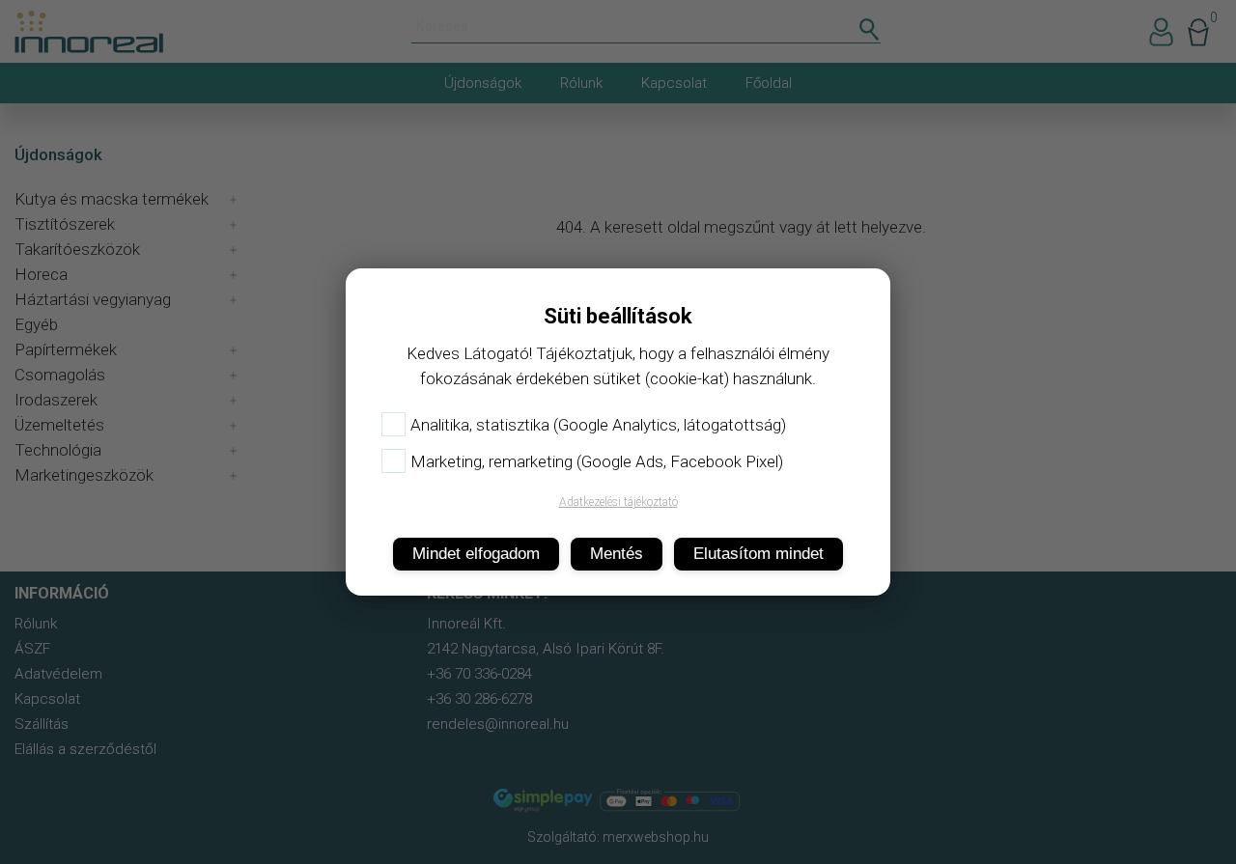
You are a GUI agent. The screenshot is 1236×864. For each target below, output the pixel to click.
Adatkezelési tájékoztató (618, 502)
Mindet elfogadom (476, 553)
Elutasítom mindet (758, 553)
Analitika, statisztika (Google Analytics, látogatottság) (598, 424)
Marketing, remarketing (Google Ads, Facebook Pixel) (596, 461)
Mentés (616, 553)
